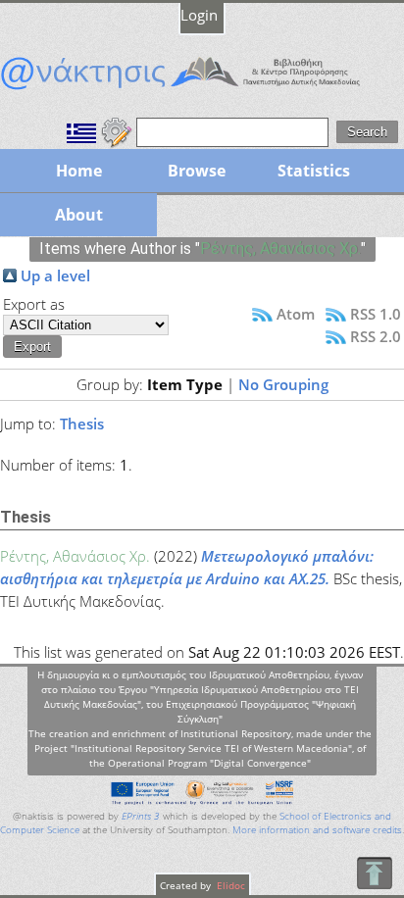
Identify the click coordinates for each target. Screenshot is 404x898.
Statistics (314, 170)
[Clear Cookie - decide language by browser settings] (116, 130)
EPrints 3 (141, 816)
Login (199, 15)
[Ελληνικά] (81, 130)
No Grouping (283, 384)
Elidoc (229, 885)
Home (79, 170)
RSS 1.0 (375, 314)
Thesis (82, 423)
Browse (197, 170)
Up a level (55, 275)
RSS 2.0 (375, 336)
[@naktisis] (202, 89)
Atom (296, 314)
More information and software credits (317, 829)
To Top (374, 873)
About (79, 214)
